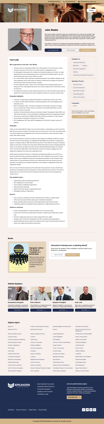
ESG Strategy (11, 348)
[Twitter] (87, 409)
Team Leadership (34, 371)
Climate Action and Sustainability (83, 334)
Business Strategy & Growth (37, 334)
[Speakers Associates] (17, 10)
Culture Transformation (79, 97)
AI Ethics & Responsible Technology (39, 326)
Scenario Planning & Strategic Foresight (40, 368)
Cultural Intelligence (58, 336)
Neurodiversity (56, 359)
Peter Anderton (35, 302)
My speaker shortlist (54, 1)
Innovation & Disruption (59, 353)
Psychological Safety (80, 362)
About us (72, 10)
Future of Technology (58, 348)
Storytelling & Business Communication (63, 368)
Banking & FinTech (12, 329)
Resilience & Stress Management (61, 365)
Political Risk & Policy (58, 362)
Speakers (53, 10)
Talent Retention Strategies (15, 371)
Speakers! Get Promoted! (45, 391)
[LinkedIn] (90, 409)
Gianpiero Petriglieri (59, 302)
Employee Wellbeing (35, 345)
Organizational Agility (80, 359)
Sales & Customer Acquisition (15, 368)
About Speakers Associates (45, 384)
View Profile (17, 310)
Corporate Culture (77, 84)
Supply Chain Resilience (81, 368)
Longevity (32, 356)
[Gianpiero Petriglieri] (63, 293)
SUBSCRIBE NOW (72, 397)
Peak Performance (35, 362)
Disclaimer (11, 410)
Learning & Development (14, 356)
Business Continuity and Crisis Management (83, 330)
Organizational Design (13, 362)
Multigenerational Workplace (37, 359)
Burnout (55, 329)
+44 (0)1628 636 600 (70, 1)
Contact (91, 10)
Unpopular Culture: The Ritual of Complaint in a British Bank (36, 251)
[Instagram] (94, 409)
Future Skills (11, 351)
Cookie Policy (32, 410)
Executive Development (79, 87)
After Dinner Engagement (79, 68)
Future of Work (79, 348)
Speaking (75, 72)
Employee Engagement (13, 345)
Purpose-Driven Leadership (15, 365)
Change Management (78, 94)
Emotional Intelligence (80, 342)
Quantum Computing (35, 365)
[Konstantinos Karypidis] (18, 293)
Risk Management (80, 365)
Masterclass (76, 65)
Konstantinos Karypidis (15, 302)
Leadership (78, 353)
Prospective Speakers (44, 389)
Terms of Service (21, 410)
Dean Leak (78, 302)
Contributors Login (42, 394)
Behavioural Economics (36, 329)
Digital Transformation (81, 339)
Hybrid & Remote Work (78, 90)
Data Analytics (56, 339)
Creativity (32, 336)
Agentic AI (10, 326)
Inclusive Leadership (35, 353)
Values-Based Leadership (59, 371)
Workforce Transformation (82, 371)
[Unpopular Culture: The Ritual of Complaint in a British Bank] (19, 257)
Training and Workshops (79, 62)
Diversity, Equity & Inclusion (15, 342)
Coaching (84, 65)
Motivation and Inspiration (14, 359)
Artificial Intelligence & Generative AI (62, 326)
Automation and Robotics (81, 326)
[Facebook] (83, 409)
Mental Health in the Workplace (83, 356)
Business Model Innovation (15, 334)
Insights (63, 10)
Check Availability (86, 50)
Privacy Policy (42, 410)
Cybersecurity (33, 339)
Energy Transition (57, 345)
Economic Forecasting (36, 342)
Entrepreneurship (79, 345)
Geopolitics (33, 351)
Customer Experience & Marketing (16, 339)
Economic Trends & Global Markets (62, 342)
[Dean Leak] (85, 293)
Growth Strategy (57, 351)
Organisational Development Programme (83, 75)
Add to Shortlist (71, 50)
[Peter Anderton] (40, 293)
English (75, 106)
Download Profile (54, 50)
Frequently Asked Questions (45, 386)
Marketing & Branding (58, 356)
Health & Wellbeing (80, 351)
